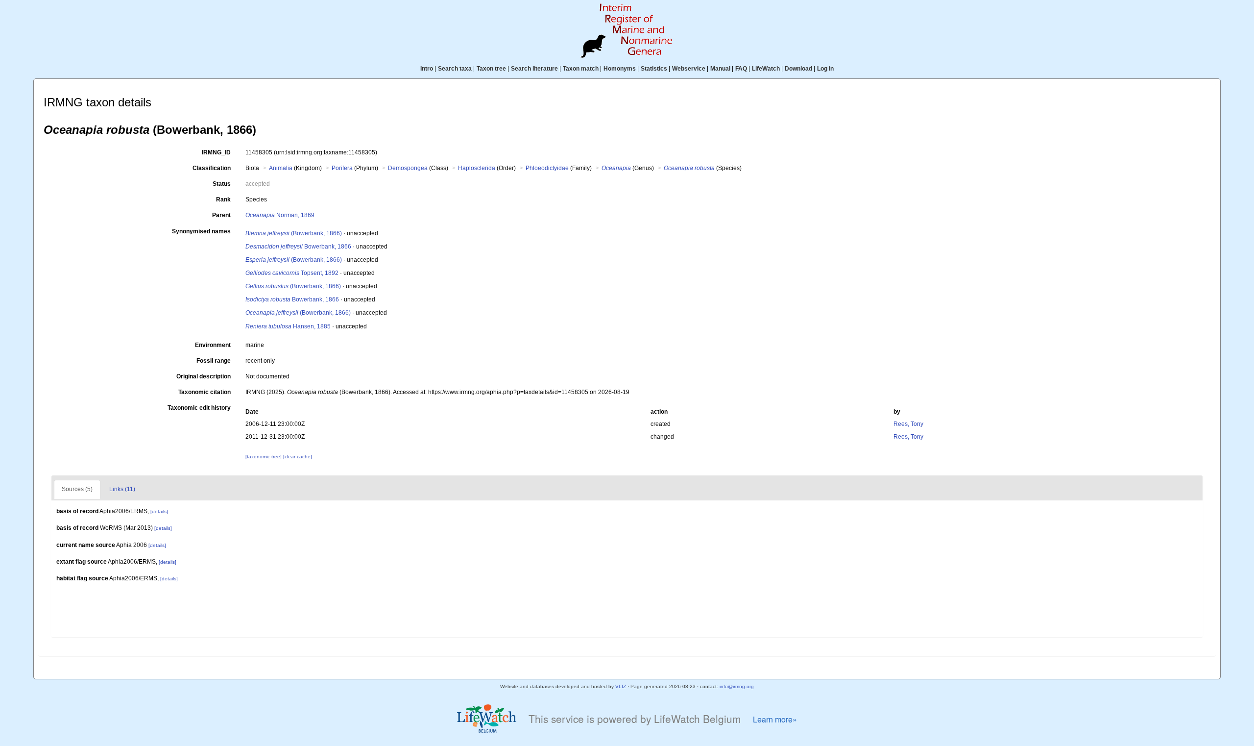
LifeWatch (766, 68)
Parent (221, 215)
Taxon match (581, 68)
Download (798, 68)
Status (222, 183)
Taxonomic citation (204, 392)
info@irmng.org (737, 686)
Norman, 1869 (279, 215)
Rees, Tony (908, 424)
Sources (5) (77, 489)
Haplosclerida (476, 168)
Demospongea (408, 168)
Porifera (342, 168)
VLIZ (620, 686)
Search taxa (455, 68)
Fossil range (213, 360)
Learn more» (775, 719)
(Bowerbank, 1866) (293, 233)
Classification (212, 168)
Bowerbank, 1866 (298, 246)
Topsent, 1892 (291, 273)
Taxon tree (491, 68)
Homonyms (619, 68)
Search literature (534, 68)
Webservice (688, 68)
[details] (159, 511)
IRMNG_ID (216, 152)
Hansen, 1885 (288, 326)
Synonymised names (201, 231)
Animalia (280, 168)
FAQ (741, 68)
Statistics (654, 68)
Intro (426, 68)
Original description (203, 376)
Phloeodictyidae (547, 168)
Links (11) (122, 489)
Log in (825, 68)
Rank (223, 199)
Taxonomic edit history (199, 407)
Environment (213, 345)
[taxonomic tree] (264, 456)
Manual (720, 68)
